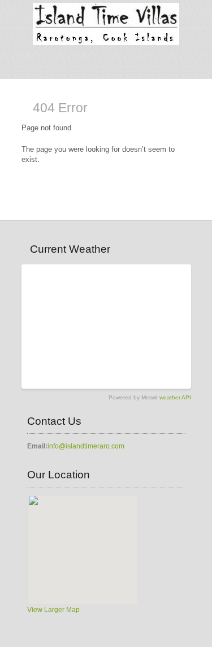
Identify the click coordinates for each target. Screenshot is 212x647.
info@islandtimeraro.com (85, 446)
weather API (175, 397)
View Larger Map (53, 610)
